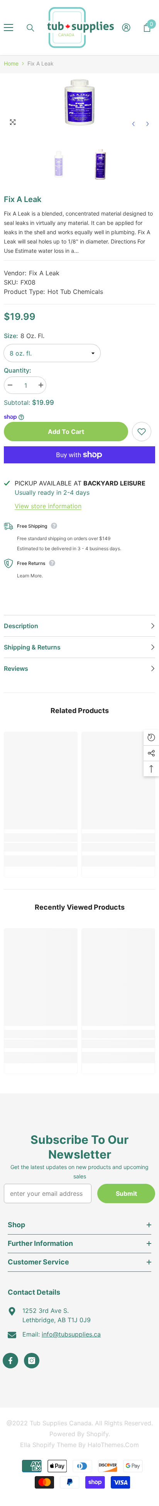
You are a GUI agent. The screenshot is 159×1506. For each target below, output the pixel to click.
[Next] (147, 124)
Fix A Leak (44, 273)
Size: (24, 336)
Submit (126, 1193)
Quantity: (17, 370)
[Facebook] (10, 1360)
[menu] (8, 27)
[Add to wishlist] (141, 431)
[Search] (30, 28)
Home (11, 63)
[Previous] (133, 124)
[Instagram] (31, 1360)
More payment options (79, 468)
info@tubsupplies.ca (71, 1334)
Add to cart (66, 431)
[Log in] (126, 27)
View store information (48, 506)
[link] (40, 847)
